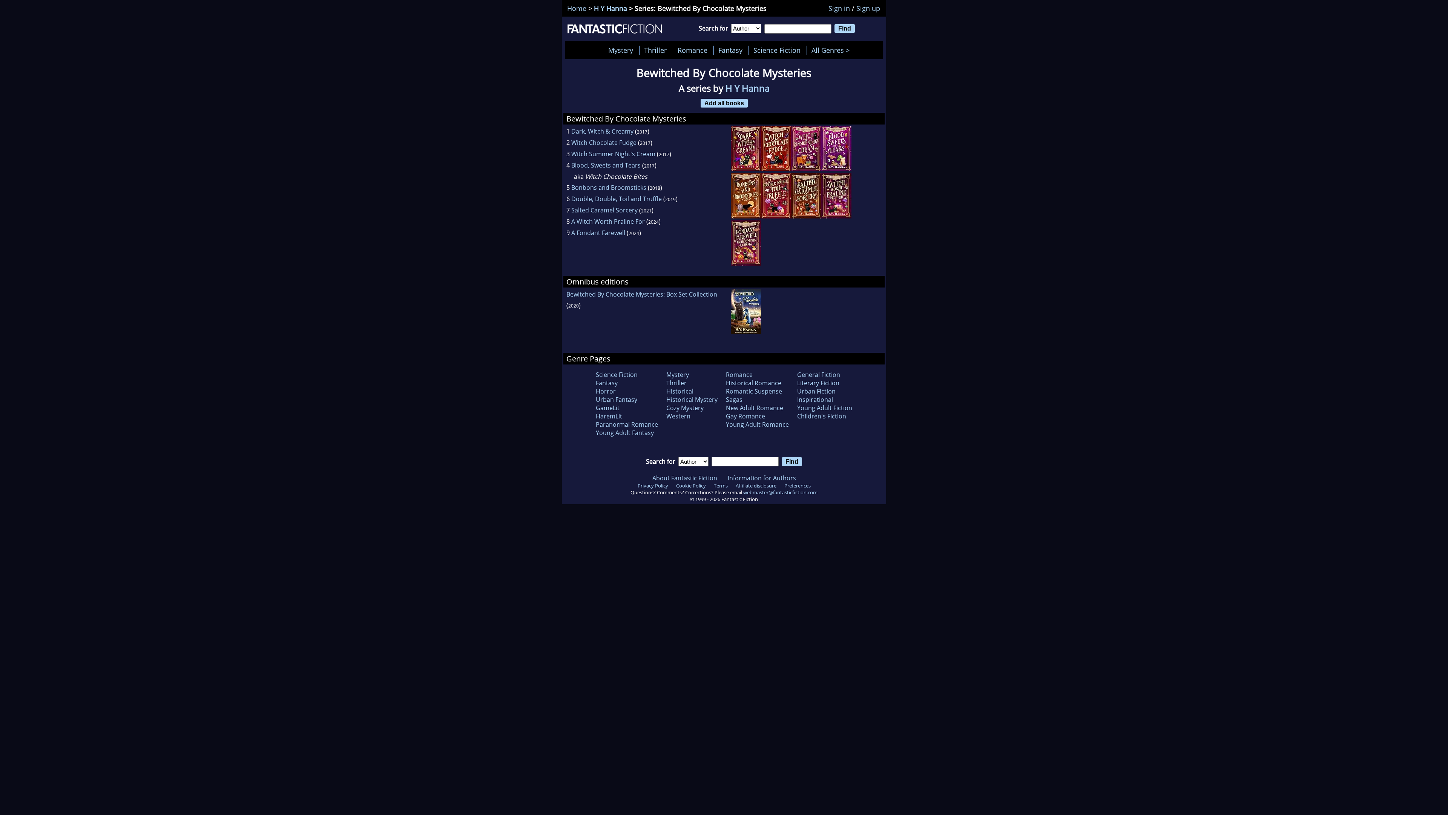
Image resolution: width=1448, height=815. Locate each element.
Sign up (868, 8)
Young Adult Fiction (824, 408)
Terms (721, 485)
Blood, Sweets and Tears (606, 165)
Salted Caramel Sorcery (604, 210)
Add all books (724, 103)
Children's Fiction (821, 416)
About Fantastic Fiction (684, 478)
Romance (692, 50)
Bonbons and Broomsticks (608, 187)
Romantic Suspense (754, 391)
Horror (606, 391)
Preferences (797, 485)
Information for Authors (762, 478)
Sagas (734, 399)
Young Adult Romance (757, 424)
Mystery (620, 50)
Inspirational (815, 399)
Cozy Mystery (685, 408)
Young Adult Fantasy (625, 433)
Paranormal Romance (627, 424)
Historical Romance (753, 383)
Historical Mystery (692, 399)
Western (678, 416)
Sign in (839, 8)
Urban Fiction (816, 391)
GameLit (608, 408)
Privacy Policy (653, 485)
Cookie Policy (691, 485)
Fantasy (730, 50)
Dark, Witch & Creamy (602, 131)
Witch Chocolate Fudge (604, 142)
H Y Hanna (610, 8)
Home (576, 8)
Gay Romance (745, 416)
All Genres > (832, 50)
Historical (679, 391)
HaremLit (609, 416)
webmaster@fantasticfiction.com (780, 492)
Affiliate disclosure (756, 485)
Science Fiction (777, 50)
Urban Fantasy (616, 399)
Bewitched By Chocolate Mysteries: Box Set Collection (641, 294)
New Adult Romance (754, 408)
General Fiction (818, 375)
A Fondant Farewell (598, 233)
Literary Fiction (818, 383)
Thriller (655, 50)
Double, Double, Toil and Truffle (616, 199)
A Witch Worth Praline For (608, 221)
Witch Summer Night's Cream (613, 154)
